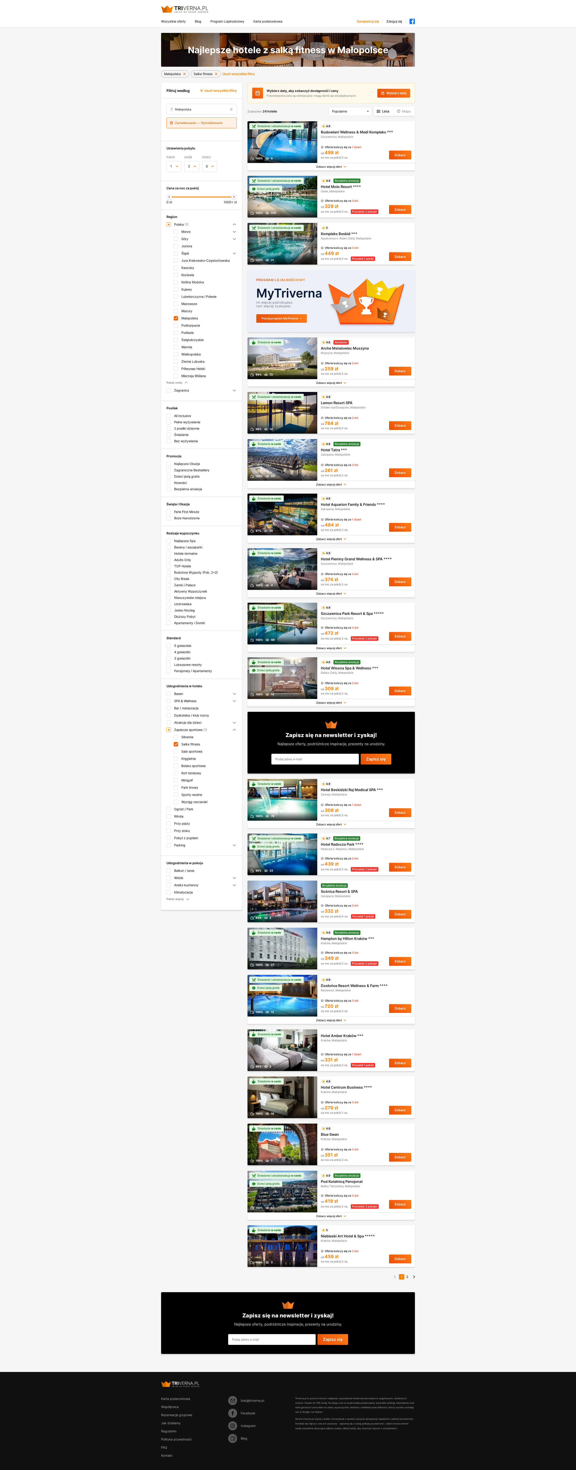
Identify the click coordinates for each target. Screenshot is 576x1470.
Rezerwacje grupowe (176, 1415)
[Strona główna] (190, 9)
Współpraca (170, 1407)
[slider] (169, 197)
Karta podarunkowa (267, 21)
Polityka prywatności (176, 1439)
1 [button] (171, 166)
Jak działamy (171, 1423)
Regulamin (168, 1431)
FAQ (164, 1447)
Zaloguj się (394, 21)
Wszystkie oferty (173, 21)
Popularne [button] (339, 111)
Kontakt (166, 1455)
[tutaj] (352, 1428)
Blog (198, 21)
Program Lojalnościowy (227, 21)
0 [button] (207, 166)
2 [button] (189, 166)
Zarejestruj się (368, 21)
